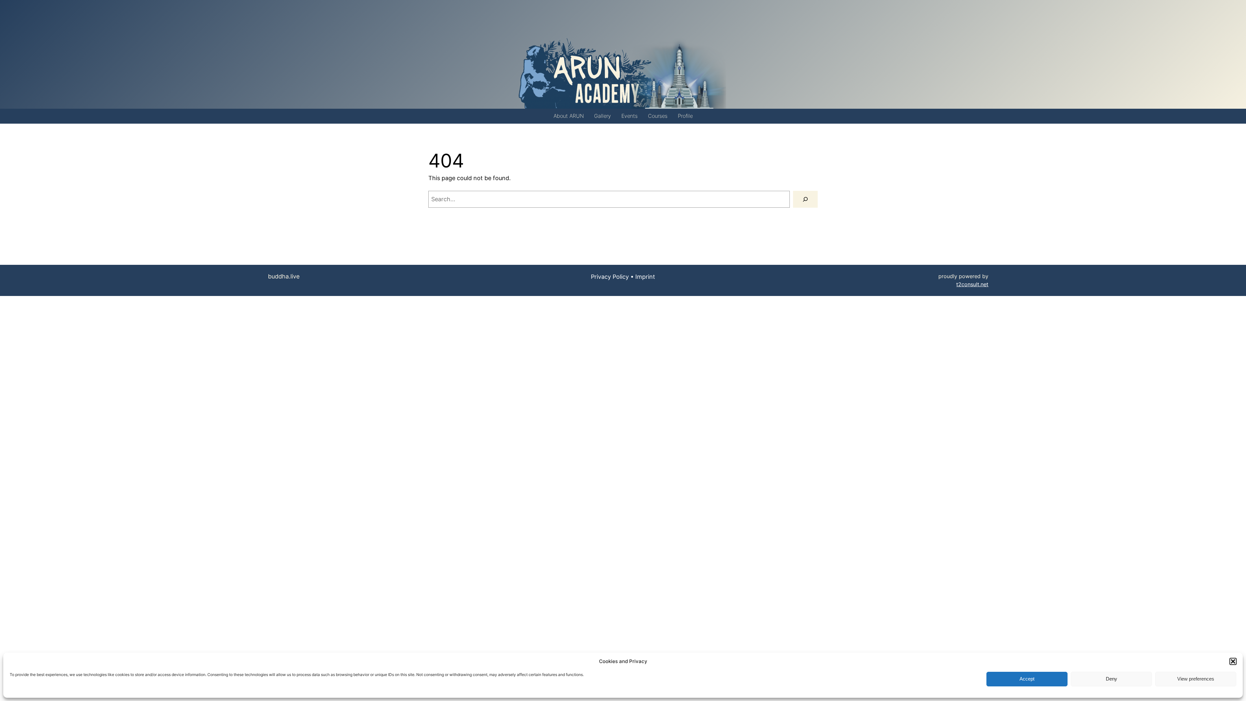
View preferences (1195, 679)
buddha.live (283, 276)
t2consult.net (972, 284)
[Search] (805, 199)
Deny (1111, 679)
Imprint (645, 276)
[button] (1233, 661)
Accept (1027, 679)
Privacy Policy (610, 276)
